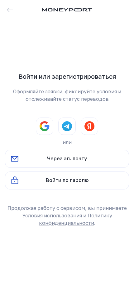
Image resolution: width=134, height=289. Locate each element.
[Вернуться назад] (10, 10)
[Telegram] (67, 126)
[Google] (44, 126)
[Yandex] (89, 126)
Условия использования (52, 215)
